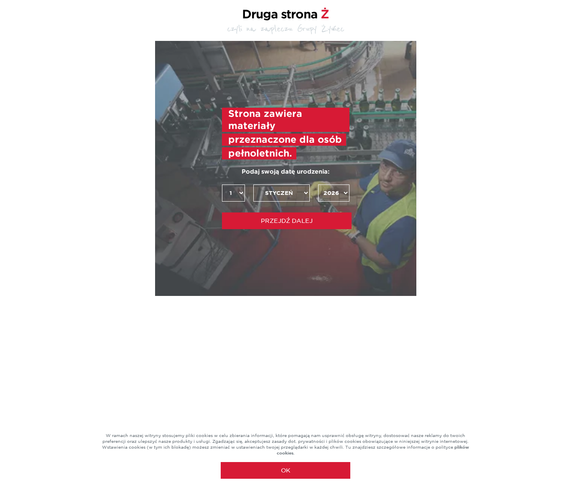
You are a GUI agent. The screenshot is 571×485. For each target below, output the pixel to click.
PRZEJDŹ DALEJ (287, 220)
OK (286, 470)
